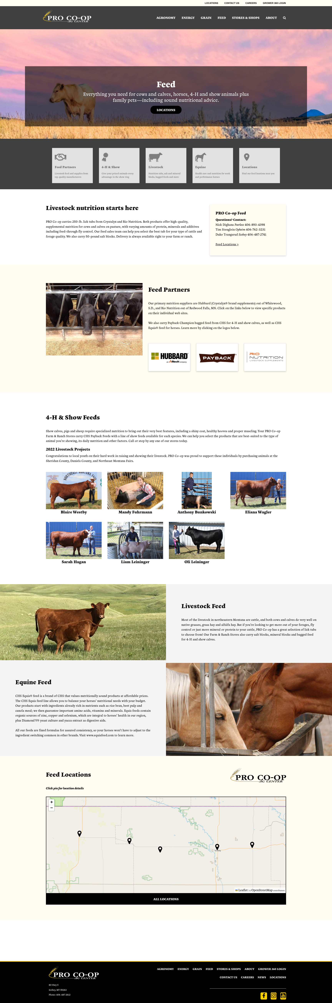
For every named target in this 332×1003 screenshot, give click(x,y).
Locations (211, 3)
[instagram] (273, 996)
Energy (188, 17)
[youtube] (283, 996)
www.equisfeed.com (100, 735)
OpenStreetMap (262, 890)
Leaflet (243, 890)
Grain (206, 17)
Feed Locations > (227, 244)
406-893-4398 (255, 224)
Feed (222, 17)
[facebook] (264, 996)
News (262, 977)
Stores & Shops (246, 17)
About (271, 17)
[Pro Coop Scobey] (67, 17)
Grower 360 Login (274, 3)
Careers (251, 3)
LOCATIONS (166, 110)
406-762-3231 (255, 229)
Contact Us (231, 3)
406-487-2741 (256, 234)
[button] (252, 844)
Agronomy (165, 17)
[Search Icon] (284, 18)
